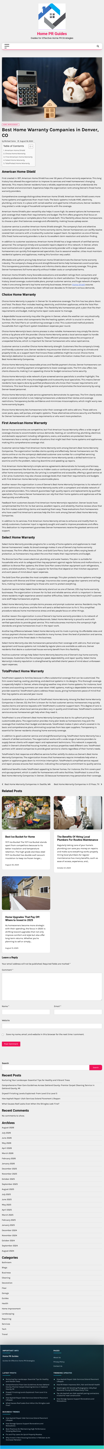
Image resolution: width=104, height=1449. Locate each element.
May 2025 (6, 1204)
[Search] (97, 46)
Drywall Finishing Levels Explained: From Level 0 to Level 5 (29, 1093)
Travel (5, 1334)
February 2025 (9, 1220)
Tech (4, 1329)
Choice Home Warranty (15, 153)
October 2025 (8, 1179)
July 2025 (6, 1194)
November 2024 (9, 1235)
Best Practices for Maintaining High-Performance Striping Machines (26, 1430)
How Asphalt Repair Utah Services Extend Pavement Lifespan (31, 1098)
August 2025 (8, 1189)
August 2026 (8, 1127)
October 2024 (8, 1240)
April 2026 (7, 1148)
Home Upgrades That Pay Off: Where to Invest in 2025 (22, 918)
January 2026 (8, 1163)
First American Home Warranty (18, 157)
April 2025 (7, 1210)
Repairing (6, 1319)
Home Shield (78, 284)
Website (6, 1020)
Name (5, 1006)
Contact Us (57, 1366)
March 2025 (7, 1215)
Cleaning (6, 1278)
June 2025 (7, 1199)
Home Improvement (10, 124)
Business (6, 1272)
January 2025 (8, 1225)
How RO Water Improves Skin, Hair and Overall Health (78, 1385)
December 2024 (9, 1230)
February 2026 (9, 1158)
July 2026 (6, 1133)
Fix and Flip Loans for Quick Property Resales (24, 1434)
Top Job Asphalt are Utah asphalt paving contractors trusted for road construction (78, 1394)
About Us (57, 1357)
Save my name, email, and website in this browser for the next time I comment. (45, 1034)
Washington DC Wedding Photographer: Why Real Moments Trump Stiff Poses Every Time (77, 1389)
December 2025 (9, 1168)
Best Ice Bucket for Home (20, 836)
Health (5, 1303)
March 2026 (7, 1153)
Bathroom (6, 1262)
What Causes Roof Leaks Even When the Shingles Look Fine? (30, 1104)
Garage (5, 1293)
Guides (5, 1298)
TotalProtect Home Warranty (17, 163)
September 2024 (10, 1245)
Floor (4, 1288)
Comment (7, 970)
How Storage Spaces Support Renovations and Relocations (75, 1400)
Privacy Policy (58, 1362)
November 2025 (9, 1174)
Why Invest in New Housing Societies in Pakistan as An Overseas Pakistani (28, 1439)
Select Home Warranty (15, 160)
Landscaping (8, 1314)
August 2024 (8, 1251)
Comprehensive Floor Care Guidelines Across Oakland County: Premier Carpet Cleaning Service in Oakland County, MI (27, 1387)
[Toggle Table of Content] (29, 146)
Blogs (4, 1267)
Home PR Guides (52, 34)
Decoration (7, 1283)
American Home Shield (15, 150)
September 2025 (10, 1184)
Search (5, 1063)
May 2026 (6, 1143)
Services (6, 1324)
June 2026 (7, 1138)
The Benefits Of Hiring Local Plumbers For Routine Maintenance (77, 838)
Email (57, 1006)
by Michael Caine (9, 141)
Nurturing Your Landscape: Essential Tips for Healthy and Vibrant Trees (36, 1080)
